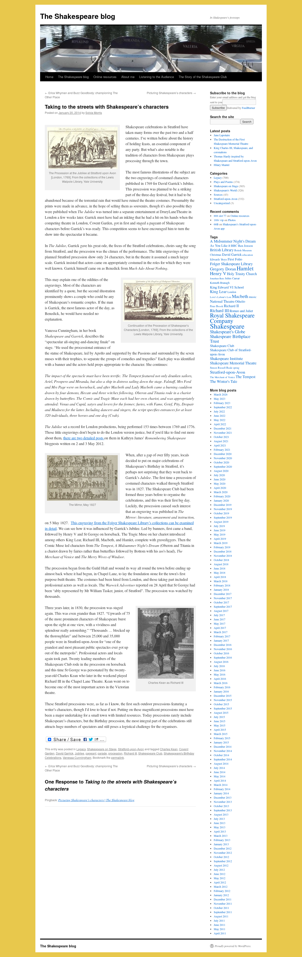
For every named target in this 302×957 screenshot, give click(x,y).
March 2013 (220, 835)
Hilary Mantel (221, 165)
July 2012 (219, 869)
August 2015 (221, 712)
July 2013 (219, 819)
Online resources (105, 76)
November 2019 (223, 509)
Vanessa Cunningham (77, 757)
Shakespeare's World (225, 190)
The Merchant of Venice (222, 377)
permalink (117, 757)
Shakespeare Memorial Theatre (233, 363)
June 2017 (219, 619)
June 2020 (219, 479)
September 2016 (223, 657)
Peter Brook (216, 306)
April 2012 (220, 882)
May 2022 (219, 420)
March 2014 (220, 785)
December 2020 (222, 454)
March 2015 (220, 734)
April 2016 (220, 679)
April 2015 (220, 729)
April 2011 (220, 933)
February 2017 (222, 636)
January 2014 (221, 793)
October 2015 (221, 704)
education (247, 254)
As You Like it (220, 245)
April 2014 (220, 780)
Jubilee (79, 753)
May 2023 (219, 398)
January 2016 (221, 691)
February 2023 (222, 403)
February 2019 (222, 547)
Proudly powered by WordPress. (233, 946)
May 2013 (219, 827)
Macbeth (240, 296)
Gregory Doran (223, 269)
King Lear (218, 291)
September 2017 (223, 606)
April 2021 (220, 445)
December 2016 (222, 645)
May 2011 (219, 929)
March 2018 (220, 581)
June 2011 (219, 925)
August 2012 (221, 865)
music (252, 297)
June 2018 (219, 568)
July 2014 (219, 768)
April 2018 (220, 577)
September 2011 (223, 912)
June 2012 (219, 874)
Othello (240, 301)
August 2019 (221, 522)
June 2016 (219, 670)
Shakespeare (227, 325)
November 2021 (223, 432)
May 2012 (219, 878)
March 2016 (220, 683)
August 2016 (221, 662)
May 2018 (219, 572)
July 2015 (219, 717)
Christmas (215, 254)
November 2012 (223, 852)
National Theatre (222, 301)
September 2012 (223, 861)
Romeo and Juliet (241, 311)
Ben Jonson (245, 245)
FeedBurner (248, 108)
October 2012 (221, 857)
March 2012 (220, 886)
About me (127, 76)
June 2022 (219, 415)
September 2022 (223, 407)
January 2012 (221, 895)
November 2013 (223, 802)
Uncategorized (222, 203)
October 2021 (221, 437)
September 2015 (223, 708)
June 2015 (219, 721)
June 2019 (219, 530)
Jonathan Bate (217, 278)
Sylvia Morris (93, 113)
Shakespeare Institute (226, 358)
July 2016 (219, 666)
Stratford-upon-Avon (131, 749)
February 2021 (222, 449)
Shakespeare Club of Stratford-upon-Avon (231, 352)
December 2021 (222, 428)
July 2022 (219, 411)
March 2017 (220, 632)
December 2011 (222, 899)
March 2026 (220, 394)
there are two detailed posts (83, 437)
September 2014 (223, 759)
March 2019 (220, 543)
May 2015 (219, 725)
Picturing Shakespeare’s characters (171, 93)
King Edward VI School (227, 287)
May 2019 (219, 534)
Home (49, 76)
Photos (232, 220)
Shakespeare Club (150, 753)
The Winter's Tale (223, 381)
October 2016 (221, 653)
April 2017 (220, 628)
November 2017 (223, 598)
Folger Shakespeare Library (231, 263)
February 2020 (222, 496)
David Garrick (64, 753)
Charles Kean (169, 749)
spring (236, 367)
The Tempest (245, 376)
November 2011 (223, 903)
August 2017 (221, 611)
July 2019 (219, 526)
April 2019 (220, 538)
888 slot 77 (220, 216)
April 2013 (220, 831)
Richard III (130, 753)
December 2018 (222, 551)
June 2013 (219, 823)
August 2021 (221, 441)
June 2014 (219, 772)
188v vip (219, 220)
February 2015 (222, 738)
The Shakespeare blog (77, 16)
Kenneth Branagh (220, 283)
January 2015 (221, 742)
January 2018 (221, 589)
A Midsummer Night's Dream (233, 241)
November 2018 (223, 555)
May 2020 (219, 483)
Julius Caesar (232, 278)
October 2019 (221, 513)
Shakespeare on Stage (102, 749)
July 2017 (219, 615)
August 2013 (221, 814)
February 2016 (222, 687)
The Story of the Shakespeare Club (203, 76)
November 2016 (223, 649)
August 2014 (221, 763)
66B (216, 224)
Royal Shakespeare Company (232, 318)
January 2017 (221, 640)
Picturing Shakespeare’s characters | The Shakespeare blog (96, 800)
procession (115, 753)
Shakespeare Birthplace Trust (230, 338)
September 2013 (223, 810)
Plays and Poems (223, 182)
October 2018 (221, 560)
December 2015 (222, 695)
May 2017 (219, 623)
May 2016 (219, 674)
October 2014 (221, 755)
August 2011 (221, 916)
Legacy (81, 749)
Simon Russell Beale (221, 367)
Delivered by (241, 108)
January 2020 (221, 500)
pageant (91, 753)
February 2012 (222, 891)
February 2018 (222, 585)
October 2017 (221, 602)
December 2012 (222, 848)
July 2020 (219, 475)
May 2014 (219, 776)
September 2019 (223, 517)
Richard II (231, 305)
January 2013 (221, 844)
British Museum (243, 250)
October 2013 (221, 806)
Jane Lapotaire (222, 135)
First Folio (235, 259)
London (231, 292)
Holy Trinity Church (242, 273)
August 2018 (221, 564)
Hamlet (245, 268)
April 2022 (220, 424)
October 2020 (221, 462)
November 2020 (223, 458)
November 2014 (223, 751)
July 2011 (219, 920)
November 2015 (223, 700)
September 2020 (223, 466)
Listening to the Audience (156, 76)
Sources (218, 194)
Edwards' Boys (218, 259)
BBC (234, 245)
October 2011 (221, 908)
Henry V (218, 273)
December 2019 (222, 505)
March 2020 (220, 492)
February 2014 (222, 789)
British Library (222, 249)
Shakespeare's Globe (227, 331)
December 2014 (222, 746)
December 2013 (222, 797)
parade (102, 753)
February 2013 (222, 840)
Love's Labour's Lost (220, 297)
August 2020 (221, 471)
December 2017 (222, 594)
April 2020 (220, 488)
